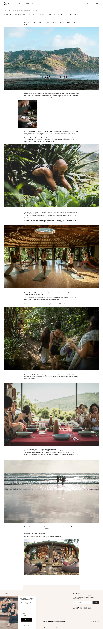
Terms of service (50, 627)
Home (5, 10)
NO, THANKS (26, 625)
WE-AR (95, 621)
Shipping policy (56, 627)
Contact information (63, 627)
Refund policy (38, 627)
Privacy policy (44, 627)
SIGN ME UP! (26, 619)
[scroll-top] (100, 626)
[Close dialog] (34, 597)
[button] (87, 3)
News (9, 10)
